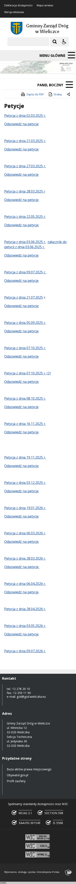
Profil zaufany (16, 781)
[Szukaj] (54, 41)
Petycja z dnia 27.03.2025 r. (25, 166)
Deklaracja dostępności (18, 5)
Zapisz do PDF (35, 94)
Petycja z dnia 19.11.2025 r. (25, 457)
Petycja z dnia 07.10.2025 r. (25, 348)
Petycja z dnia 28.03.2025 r (24, 191)
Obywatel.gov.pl (17, 775)
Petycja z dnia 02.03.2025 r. (25, 115)
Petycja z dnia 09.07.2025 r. (25, 272)
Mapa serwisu (45, 5)
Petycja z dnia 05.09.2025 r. (25, 322)
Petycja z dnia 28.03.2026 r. (25, 558)
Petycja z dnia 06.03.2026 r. (25, 533)
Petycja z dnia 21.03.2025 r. (25, 140)
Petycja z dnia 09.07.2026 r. (25, 651)
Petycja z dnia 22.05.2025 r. (25, 216)
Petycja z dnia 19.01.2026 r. (25, 508)
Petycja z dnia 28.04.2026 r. (25, 609)
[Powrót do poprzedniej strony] (69, 94)
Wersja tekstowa (14, 12)
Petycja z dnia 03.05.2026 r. (25, 625)
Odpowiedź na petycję (21, 124)
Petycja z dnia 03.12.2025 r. (25, 482)
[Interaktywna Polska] (68, 872)
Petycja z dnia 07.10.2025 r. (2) (27, 373)
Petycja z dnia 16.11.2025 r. (25, 423)
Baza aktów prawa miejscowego (29, 769)
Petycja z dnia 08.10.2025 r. (25, 398)
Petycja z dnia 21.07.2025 (23, 297)
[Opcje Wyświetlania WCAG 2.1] (64, 41)
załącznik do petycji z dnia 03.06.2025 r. (35, 244)
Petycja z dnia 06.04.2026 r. (25, 583)
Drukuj (58, 94)
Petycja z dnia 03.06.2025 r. (25, 242)
